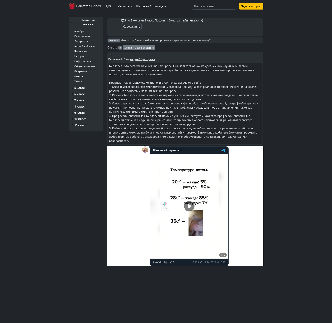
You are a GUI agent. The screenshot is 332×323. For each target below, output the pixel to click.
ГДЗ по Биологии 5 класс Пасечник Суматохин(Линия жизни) (162, 20)
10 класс (80, 119)
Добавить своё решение (139, 47)
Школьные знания (87, 22)
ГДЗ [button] (108, 6)
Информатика (82, 61)
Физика (78, 76)
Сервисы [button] (124, 6)
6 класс (79, 94)
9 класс (79, 113)
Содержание (131, 26)
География (80, 71)
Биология (80, 51)
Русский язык (82, 36)
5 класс (79, 88)
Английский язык (84, 46)
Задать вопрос (251, 6)
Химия (78, 81)
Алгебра (79, 31)
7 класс (79, 100)
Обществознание (84, 66)
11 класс (80, 125)
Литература (81, 41)
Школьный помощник (151, 6)
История (79, 56)
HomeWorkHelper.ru (89, 6)
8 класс (79, 106)
